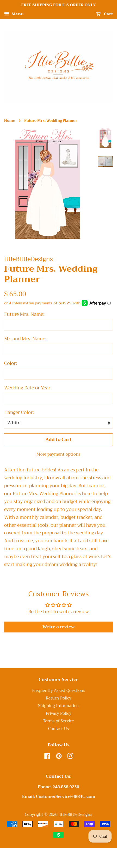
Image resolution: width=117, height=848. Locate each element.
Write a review (58, 627)
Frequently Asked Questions (58, 690)
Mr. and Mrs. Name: (25, 339)
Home (9, 121)
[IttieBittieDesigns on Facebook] (47, 757)
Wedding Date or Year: (27, 388)
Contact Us (58, 728)
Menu (17, 14)
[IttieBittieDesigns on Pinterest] (59, 757)
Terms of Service (58, 721)
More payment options (58, 454)
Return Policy (58, 698)
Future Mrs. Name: (24, 314)
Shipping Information (58, 705)
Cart (108, 14)
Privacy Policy (58, 713)
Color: (10, 363)
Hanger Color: (19, 412)
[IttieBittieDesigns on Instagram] (70, 757)
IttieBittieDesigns (76, 814)
